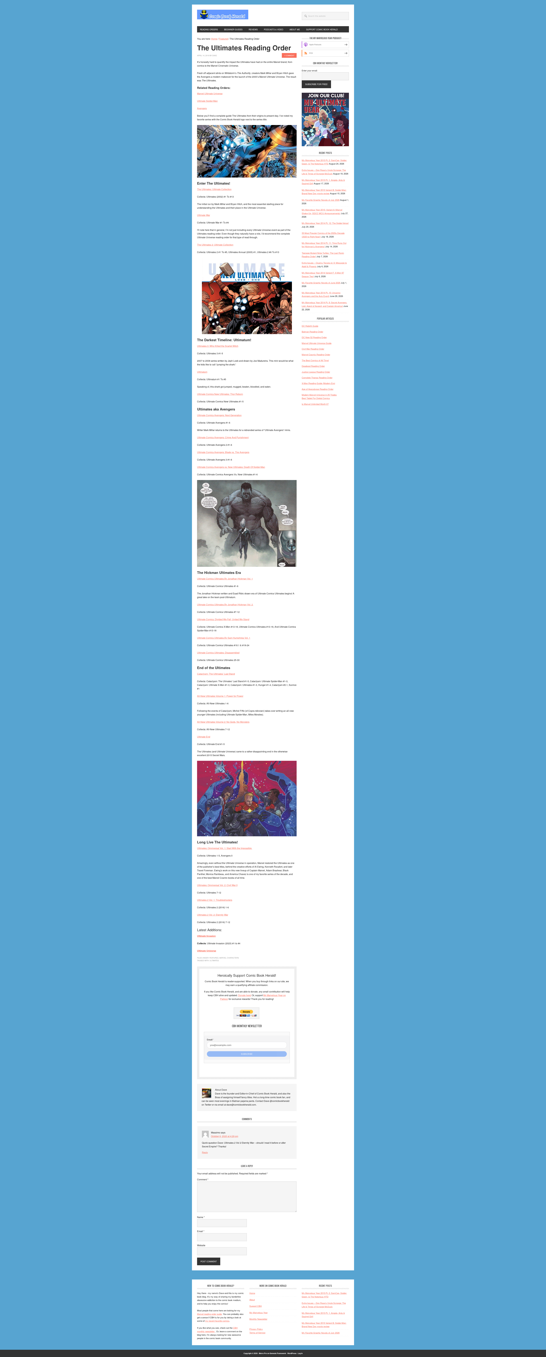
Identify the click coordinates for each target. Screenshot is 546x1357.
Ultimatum (202, 371)
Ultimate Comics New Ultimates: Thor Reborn (220, 394)
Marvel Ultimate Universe (210, 93)
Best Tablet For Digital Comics (316, 398)
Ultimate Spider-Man (207, 101)
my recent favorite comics (217, 1320)
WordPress (291, 1353)
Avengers (202, 108)
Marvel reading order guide (209, 1313)
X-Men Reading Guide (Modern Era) (318, 383)
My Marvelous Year (258, 1312)
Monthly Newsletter (258, 1318)
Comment (202, 1179)
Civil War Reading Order (313, 348)
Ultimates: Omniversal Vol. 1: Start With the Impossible (224, 848)
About (252, 1299)
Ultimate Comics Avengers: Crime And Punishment (223, 437)
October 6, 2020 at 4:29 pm (224, 1136)
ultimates (214, 960)
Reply (205, 1152)
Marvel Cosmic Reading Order (316, 354)
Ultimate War (203, 215)
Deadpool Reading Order (313, 366)
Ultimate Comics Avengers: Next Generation (219, 415)
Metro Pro (263, 1353)
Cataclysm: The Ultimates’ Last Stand (216, 673)
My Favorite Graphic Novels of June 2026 (321, 282)
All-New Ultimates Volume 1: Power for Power (220, 696)
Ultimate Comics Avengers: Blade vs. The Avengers (223, 452)
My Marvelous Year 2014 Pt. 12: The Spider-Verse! (325, 223)
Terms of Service (257, 1332)
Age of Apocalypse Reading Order (317, 389)
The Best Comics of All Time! (315, 360)
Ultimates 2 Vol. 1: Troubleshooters (214, 900)
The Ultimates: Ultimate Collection (214, 189)
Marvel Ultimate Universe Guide (316, 343)
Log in (300, 1353)
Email (200, 1231)
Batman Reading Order (312, 331)
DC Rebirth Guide (310, 325)
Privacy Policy (256, 1329)
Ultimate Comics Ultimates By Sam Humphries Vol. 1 (223, 637)
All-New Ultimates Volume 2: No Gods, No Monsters (223, 722)
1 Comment (289, 55)
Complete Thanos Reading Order (317, 377)
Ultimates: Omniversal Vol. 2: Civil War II (217, 885)
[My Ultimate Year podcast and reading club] (325, 145)
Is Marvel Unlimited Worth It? (315, 404)
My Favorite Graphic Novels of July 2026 (321, 199)
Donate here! (244, 995)
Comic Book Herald (222, 15)
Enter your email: (310, 70)
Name (201, 1217)
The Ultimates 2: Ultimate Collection (215, 244)
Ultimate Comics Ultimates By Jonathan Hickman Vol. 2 (225, 604)
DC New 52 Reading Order (314, 337)
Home (252, 1293)
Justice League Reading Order (316, 371)
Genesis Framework (278, 1353)
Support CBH (255, 1306)
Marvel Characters (229, 957)
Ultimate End (203, 736)
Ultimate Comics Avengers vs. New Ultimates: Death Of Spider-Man (231, 467)
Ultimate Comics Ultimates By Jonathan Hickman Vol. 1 (225, 578)
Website (201, 1245)
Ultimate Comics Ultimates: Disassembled (218, 652)
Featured (214, 957)
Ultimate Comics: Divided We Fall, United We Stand (223, 619)
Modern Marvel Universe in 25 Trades (319, 394)
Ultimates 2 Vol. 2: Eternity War (212, 914)
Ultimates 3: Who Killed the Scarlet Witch (217, 346)
